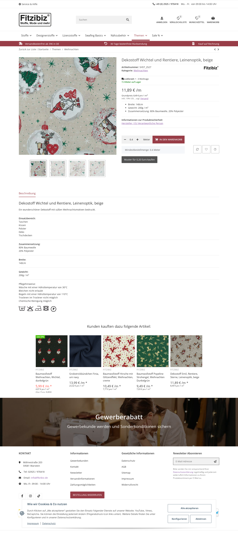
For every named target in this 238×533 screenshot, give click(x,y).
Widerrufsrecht (130, 484)
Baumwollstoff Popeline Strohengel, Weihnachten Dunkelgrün (150, 377)
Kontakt (74, 466)
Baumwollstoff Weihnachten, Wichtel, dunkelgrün (48, 377)
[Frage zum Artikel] (215, 149)
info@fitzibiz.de (39, 477)
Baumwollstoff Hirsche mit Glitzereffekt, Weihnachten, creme (118, 377)
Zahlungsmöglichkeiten (83, 484)
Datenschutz (49, 523)
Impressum (33, 523)
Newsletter (76, 472)
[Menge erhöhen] (137, 140)
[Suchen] (128, 20)
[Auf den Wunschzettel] (206, 149)
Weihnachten (141, 70)
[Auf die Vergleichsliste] (197, 149)
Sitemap (126, 472)
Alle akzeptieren (189, 508)
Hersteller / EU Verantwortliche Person (142, 123)
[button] (29, 4)
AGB (124, 466)
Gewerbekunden (79, 460)
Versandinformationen (82, 478)
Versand (144, 98)
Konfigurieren (179, 518)
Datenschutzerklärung (183, 472)
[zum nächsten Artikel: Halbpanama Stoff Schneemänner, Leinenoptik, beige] (215, 49)
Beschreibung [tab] (27, 193)
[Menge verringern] (125, 140)
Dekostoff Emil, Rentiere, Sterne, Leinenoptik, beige (184, 375)
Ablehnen (201, 518)
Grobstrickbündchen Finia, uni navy (84, 375)
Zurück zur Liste (27, 49)
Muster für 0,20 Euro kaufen (139, 159)
